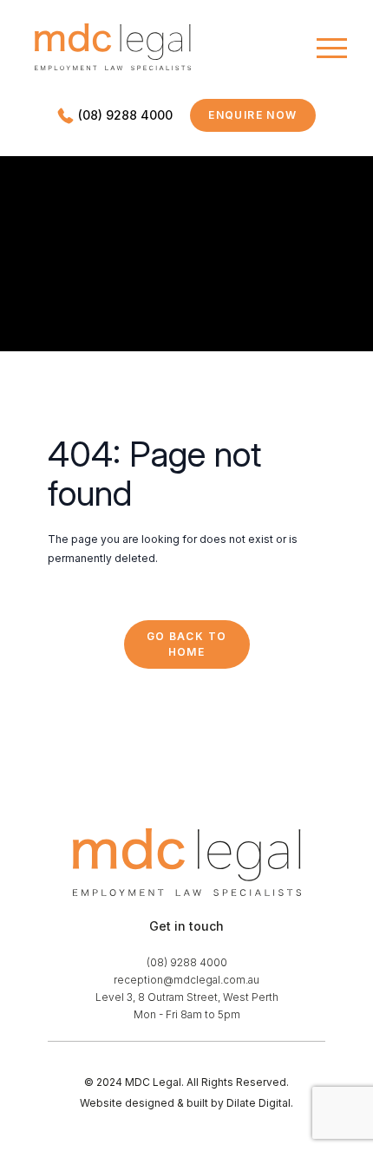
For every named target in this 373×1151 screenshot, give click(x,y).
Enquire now (262, 118)
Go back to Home (187, 644)
